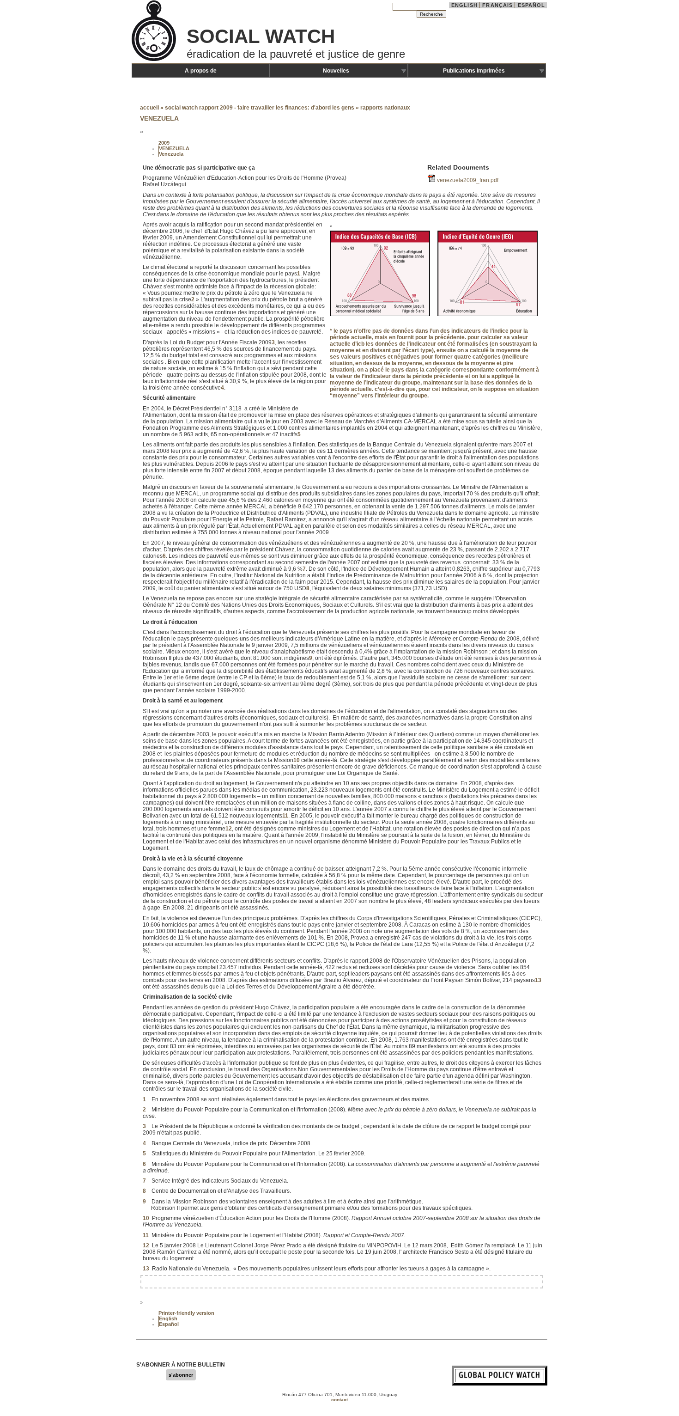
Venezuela (171, 154)
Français (497, 5)
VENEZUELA (174, 148)
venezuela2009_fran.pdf (467, 180)
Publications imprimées (474, 70)
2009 (164, 143)
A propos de (201, 70)
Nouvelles (336, 70)
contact (339, 1399)
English (464, 5)
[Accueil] (155, 60)
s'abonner (181, 1375)
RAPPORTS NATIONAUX (385, 107)
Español (532, 5)
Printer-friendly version (186, 1313)
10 (296, 760)
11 (285, 815)
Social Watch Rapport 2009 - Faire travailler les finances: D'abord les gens (259, 107)
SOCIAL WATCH (261, 36)
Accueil (149, 107)
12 (228, 828)
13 (538, 980)
